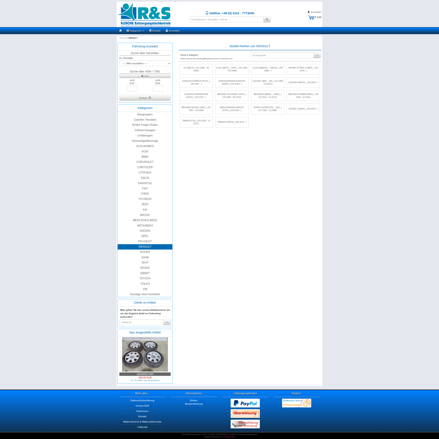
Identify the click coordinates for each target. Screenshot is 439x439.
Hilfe (146, 76)
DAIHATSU (145, 183)
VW (145, 289)
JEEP (145, 204)
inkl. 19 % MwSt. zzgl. (139, 380)
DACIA (145, 177)
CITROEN (145, 172)
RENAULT (145, 246)
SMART (145, 273)
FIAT (145, 188)
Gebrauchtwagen (145, 130)
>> (167, 322)
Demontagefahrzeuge (145, 140)
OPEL (145, 236)
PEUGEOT (145, 241)
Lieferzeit (142, 427)
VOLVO (145, 283)
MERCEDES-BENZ (145, 220)
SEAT (145, 262)
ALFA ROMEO (145, 146)
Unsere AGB (142, 405)
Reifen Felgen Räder (145, 124)
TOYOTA (145, 278)
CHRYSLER (145, 167)
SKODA (145, 267)
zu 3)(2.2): (157, 81)
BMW (145, 156)
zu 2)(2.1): (132, 81)
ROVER (145, 252)
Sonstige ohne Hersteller (145, 294)
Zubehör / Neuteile (145, 119)
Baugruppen (145, 114)
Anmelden (316, 12)
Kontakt (156, 30)
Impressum (142, 411)
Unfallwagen (145, 135)
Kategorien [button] (135, 30)
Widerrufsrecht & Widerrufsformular (142, 421)
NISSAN (145, 230)
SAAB (145, 257)
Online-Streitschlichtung (194, 402)
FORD (145, 193)
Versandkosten (154, 380)
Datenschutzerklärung (142, 400)
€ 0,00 (318, 17)
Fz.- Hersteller (126, 58)
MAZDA (145, 214)
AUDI (145, 151)
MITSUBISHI (145, 225)
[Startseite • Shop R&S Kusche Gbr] (151, 14)
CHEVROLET (145, 161)
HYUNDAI (145, 199)
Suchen (144, 97)
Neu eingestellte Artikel (145, 332)
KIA (145, 209)
